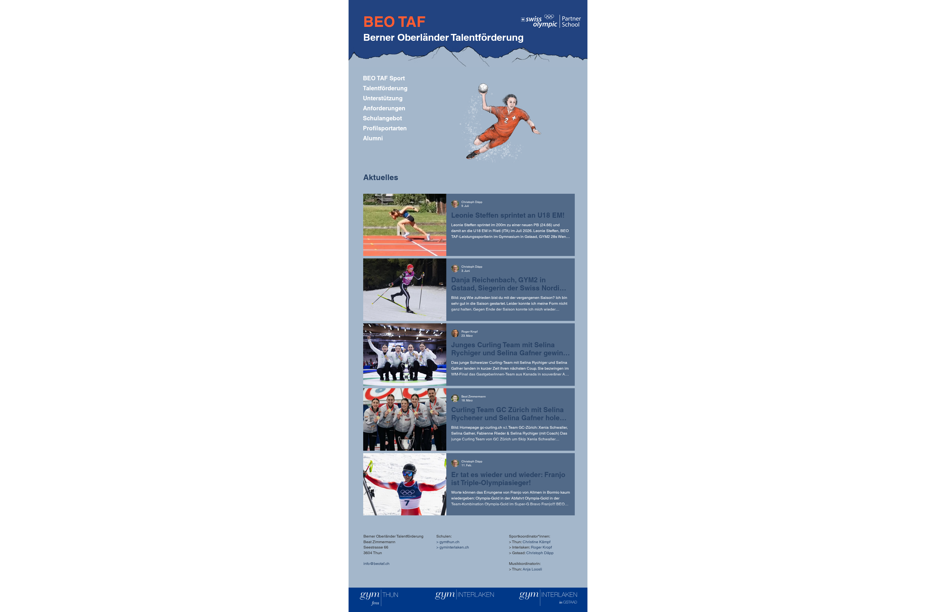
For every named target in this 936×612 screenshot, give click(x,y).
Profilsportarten (385, 128)
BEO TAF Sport (384, 78)
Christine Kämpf (536, 542)
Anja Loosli (532, 569)
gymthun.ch (449, 542)
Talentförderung (385, 88)
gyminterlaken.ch (454, 547)
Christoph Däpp (540, 553)
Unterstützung (383, 98)
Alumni (373, 138)
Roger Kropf (541, 547)
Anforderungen (384, 108)
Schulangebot (382, 118)
